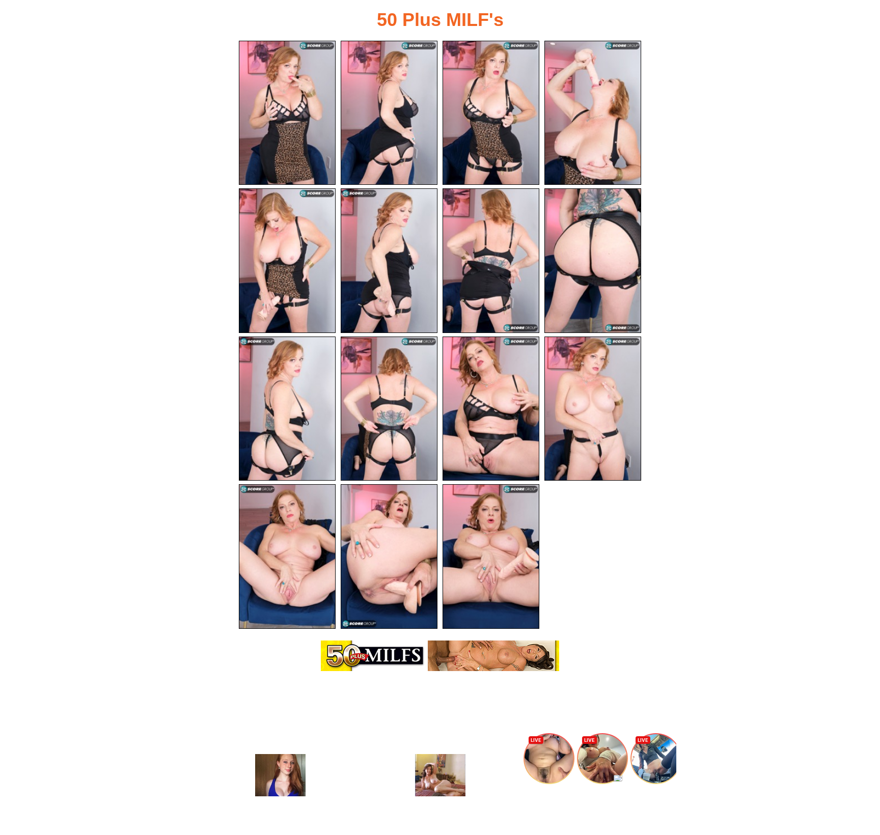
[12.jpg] (592, 409)
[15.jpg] (491, 556)
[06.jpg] (389, 260)
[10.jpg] (389, 409)
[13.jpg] (287, 556)
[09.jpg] (287, 409)
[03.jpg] (491, 113)
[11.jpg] (491, 409)
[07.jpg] (491, 260)
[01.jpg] (287, 113)
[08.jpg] (592, 260)
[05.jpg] (287, 260)
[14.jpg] (389, 556)
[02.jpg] (389, 113)
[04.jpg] (592, 113)
